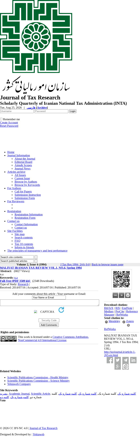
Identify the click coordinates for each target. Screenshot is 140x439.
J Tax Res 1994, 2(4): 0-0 (75, 264)
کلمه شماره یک (127, 393)
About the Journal (25, 158)
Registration (14, 211)
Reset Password (9, 125)
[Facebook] (110, 360)
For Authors (14, 188)
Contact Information (26, 224)
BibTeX (108, 308)
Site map (20, 234)
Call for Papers (23, 191)
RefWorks (122, 314)
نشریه (3, 393)
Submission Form (25, 198)
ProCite (119, 311)
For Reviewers (15, 201)
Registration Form (25, 217)
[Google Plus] (117, 366)
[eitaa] (125, 366)
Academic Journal (19, 393)
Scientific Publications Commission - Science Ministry (38, 380)
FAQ (17, 240)
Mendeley (114, 321)
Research (23, 284)
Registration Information (29, 214)
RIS (117, 308)
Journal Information (18, 155)
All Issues (20, 175)
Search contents (24, 237)
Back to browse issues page (107, 264)
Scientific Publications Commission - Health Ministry (37, 377)
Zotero (130, 321)
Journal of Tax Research (43, 428)
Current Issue (22, 178)
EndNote (127, 308)
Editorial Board (23, 161)
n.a (16, 277)
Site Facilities (15, 230)
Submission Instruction (28, 194)
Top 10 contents (24, 244)
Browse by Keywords (27, 184)
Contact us (13, 221)
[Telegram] (125, 360)
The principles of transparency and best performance (37, 250)
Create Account (9, 122)
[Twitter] (117, 360)
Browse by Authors (26, 181)
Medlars (108, 311)
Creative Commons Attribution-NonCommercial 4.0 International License (53, 338)
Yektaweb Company (19, 384)
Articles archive (16, 171)
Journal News (22, 168)
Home (10, 152)
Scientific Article (40, 393)
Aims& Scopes (23, 165)
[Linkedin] (133, 360)
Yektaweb (38, 434)
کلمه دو (4, 397)
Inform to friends (24, 247)
